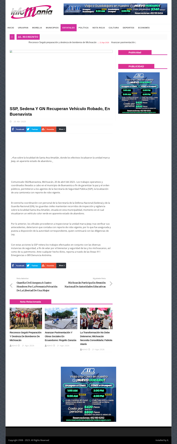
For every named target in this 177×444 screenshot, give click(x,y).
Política (84, 28)
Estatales (69, 28)
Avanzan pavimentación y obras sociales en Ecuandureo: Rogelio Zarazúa (60, 336)
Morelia (37, 28)
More (61, 129)
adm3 (14, 345)
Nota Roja (99, 28)
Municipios (52, 28)
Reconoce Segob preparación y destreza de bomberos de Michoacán (52, 42)
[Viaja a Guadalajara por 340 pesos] (115, 9)
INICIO (10, 28)
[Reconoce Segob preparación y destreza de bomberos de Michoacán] (26, 318)
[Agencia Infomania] (32, 12)
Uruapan (23, 28)
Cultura (114, 28)
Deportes (128, 28)
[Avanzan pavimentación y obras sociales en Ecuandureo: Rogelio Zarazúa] (61, 318)
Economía (144, 28)
